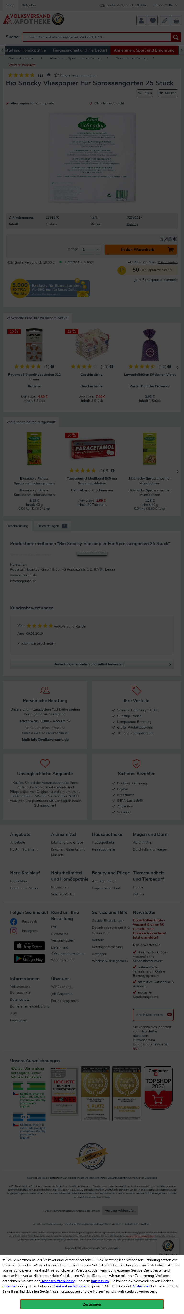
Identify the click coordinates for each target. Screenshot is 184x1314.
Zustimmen (141, 1286)
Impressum (100, 1281)
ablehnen (9, 1286)
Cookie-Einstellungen (70, 1286)
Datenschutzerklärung (58, 1281)
